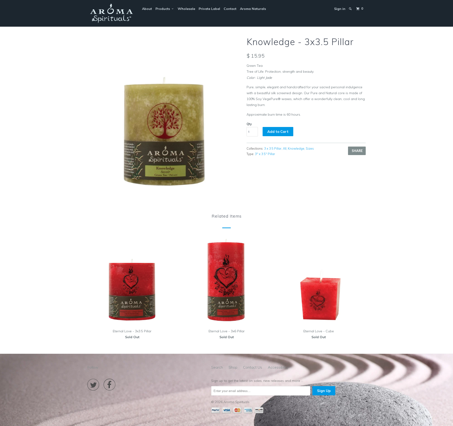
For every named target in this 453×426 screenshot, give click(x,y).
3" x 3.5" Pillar (265, 154)
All (284, 148)
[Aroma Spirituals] (111, 13)
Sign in (339, 9)
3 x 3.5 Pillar (272, 148)
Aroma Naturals (253, 9)
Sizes (310, 148)
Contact (230, 9)
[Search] (350, 9)
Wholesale (186, 9)
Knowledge (296, 148)
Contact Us (252, 367)
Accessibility (278, 367)
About (147, 9)
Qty (249, 124)
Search (217, 367)
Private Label (209, 9)
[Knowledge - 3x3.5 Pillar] (164, 112)
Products (163, 9)
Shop (233, 367)
